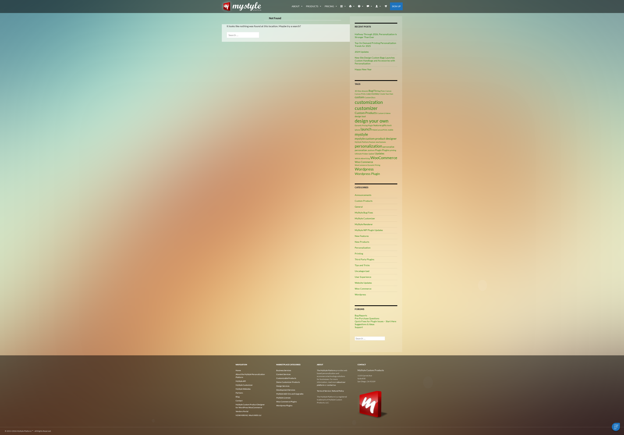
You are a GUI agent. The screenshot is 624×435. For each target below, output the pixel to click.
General (359, 206)
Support (359, 327)
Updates (379, 153)
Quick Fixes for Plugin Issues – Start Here (375, 321)
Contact (239, 400)
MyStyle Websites (243, 389)
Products (312, 6)
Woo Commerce (364, 161)
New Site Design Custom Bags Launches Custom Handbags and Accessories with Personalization (375, 60)
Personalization (362, 247)
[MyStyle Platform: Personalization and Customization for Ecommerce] (373, 404)
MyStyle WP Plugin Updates (369, 230)
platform (371, 150)
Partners (239, 393)
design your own (371, 121)
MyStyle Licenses (283, 397)
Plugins (386, 150)
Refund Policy (338, 391)
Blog (238, 396)
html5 (389, 125)
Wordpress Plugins (284, 405)
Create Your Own (386, 94)
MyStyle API (241, 381)
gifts (384, 125)
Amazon (365, 91)
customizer (366, 108)
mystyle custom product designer (376, 138)
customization (369, 102)
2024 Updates (362, 51)
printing (393, 150)
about (295, 6)
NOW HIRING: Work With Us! (248, 415)
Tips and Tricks (362, 265)
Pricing (329, 6)
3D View (358, 91)
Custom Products (366, 113)
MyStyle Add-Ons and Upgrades (289, 394)
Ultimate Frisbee (361, 154)
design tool (360, 116)
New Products (362, 241)
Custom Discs (370, 97)
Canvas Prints (360, 94)
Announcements (363, 195)
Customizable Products (286, 378)
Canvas (388, 91)
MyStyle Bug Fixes (364, 212)
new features (381, 142)
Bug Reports (361, 315)
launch (366, 129)
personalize (388, 146)
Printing (359, 253)
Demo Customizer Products (288, 382)
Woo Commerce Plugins (286, 401)
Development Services (285, 390)
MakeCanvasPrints (379, 130)
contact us (331, 385)
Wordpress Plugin (367, 174)
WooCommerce (383, 157)
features (377, 125)
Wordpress (364, 169)
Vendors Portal (242, 411)
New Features (362, 236)
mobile (390, 130)
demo (388, 113)
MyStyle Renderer (364, 224)
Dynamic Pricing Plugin (364, 125)
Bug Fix (373, 90)
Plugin (378, 150)
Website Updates (363, 282)
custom (359, 97)
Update (371, 154)
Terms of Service (324, 391)
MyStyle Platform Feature (365, 142)
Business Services (283, 370)
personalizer (361, 150)
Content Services (283, 374)
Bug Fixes (381, 91)
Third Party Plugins (364, 259)
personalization (368, 146)
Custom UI (381, 113)
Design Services (282, 386)
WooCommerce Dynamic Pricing (367, 165)
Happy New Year (363, 69)
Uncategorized (362, 271)
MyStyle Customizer (365, 218)
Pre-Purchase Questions (367, 318)
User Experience (363, 277)
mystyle (361, 134)
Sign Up (396, 6)
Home (238, 370)
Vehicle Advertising (362, 158)
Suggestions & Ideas (364, 324)
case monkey (372, 93)
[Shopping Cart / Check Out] (386, 6)
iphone (357, 130)
